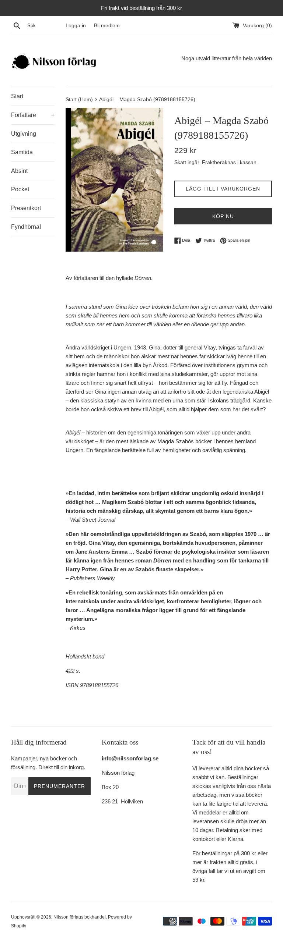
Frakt (208, 162)
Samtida (22, 152)
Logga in (76, 25)
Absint (19, 171)
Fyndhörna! (26, 227)
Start (17, 96)
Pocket (20, 189)
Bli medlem (107, 25)
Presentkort (26, 208)
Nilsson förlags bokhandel (79, 917)
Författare (33, 115)
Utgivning (23, 134)
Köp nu (223, 216)
